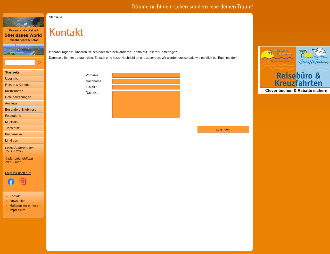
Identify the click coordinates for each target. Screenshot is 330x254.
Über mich (12, 78)
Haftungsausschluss (24, 205)
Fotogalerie (13, 116)
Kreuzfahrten (14, 91)
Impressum (17, 210)
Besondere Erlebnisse (20, 109)
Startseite (12, 72)
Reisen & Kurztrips (18, 85)
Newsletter (17, 201)
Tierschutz (12, 128)
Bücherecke (13, 134)
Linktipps (11, 140)
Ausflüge (11, 103)
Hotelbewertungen (18, 97)
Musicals (11, 122)
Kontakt (15, 196)
